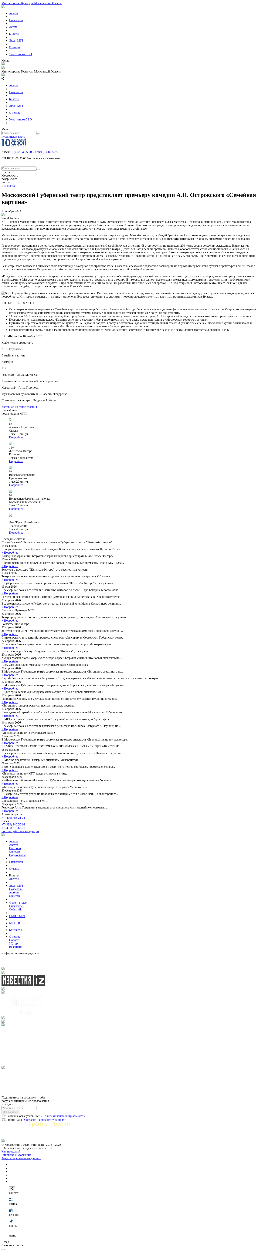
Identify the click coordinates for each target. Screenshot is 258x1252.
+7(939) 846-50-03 (21, 152)
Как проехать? (11, 1151)
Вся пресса (8, 185)
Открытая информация (16, 1154)
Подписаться (10, 1112)
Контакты (15, 929)
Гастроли (15, 848)
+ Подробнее (10, 552)
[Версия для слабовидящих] (3, 1249)
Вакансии (15, 946)
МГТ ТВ (14, 923)
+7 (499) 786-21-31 (13, 817)
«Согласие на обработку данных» (44, 1119)
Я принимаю (35, 1119)
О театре (14, 47)
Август (13, 844)
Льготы (14, 878)
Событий (15, 909)
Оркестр (14, 851)
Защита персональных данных (21, 1158)
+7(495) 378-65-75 (46, 152)
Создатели (15, 889)
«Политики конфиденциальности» (63, 1116)
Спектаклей (16, 906)
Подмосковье (17, 855)
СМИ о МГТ (17, 916)
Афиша (13, 13)
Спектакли (16, 20)
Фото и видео (18, 902)
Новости (14, 940)
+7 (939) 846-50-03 (13, 824)
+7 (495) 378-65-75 (13, 827)
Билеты (14, 33)
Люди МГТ (16, 40)
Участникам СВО (20, 54)
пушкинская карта (13, 136)
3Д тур (13, 943)
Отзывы (14, 868)
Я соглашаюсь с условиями (45, 1116)
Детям (13, 27)
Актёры (14, 892)
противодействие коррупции (20, 831)
